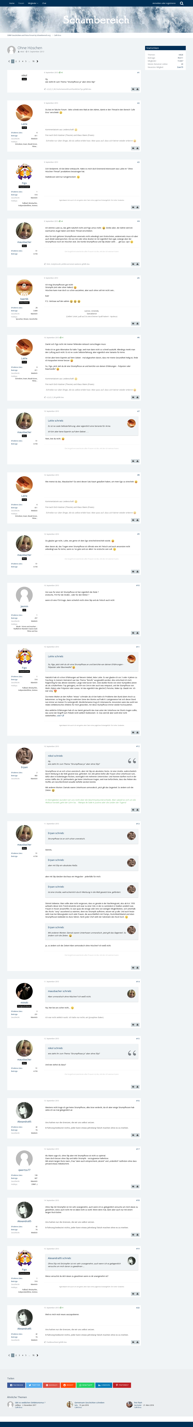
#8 (138, 475)
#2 (138, 103)
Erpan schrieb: (56, 833)
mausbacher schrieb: (60, 991)
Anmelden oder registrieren (164, 3)
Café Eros (18, 1407)
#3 (138, 162)
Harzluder (138, 1405)
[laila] (70, 1405)
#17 (138, 1149)
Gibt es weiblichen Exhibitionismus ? (30, 1402)
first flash (138, 1402)
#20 (138, 1307)
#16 (138, 1100)
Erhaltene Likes (16, 133)
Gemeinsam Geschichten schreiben (89, 1402)
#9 (138, 534)
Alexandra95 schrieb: (59, 1258)
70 (33, 61)
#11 (138, 647)
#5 (138, 278)
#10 (138, 585)
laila (76, 1405)
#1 (138, 72)
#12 (138, 746)
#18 (138, 1200)
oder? (59, 715)
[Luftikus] (10, 1405)
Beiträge (14, 136)
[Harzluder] (129, 1405)
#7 (138, 411)
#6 (138, 337)
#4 (138, 221)
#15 (138, 1038)
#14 (138, 981)
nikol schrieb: (55, 755)
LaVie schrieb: (56, 420)
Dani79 (180, 67)
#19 (138, 1248)
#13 (138, 823)
